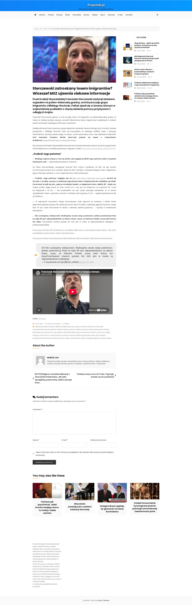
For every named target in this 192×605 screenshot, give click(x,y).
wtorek (83, 338)
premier (72, 335)
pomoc (46, 335)
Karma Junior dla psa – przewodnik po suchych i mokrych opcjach (144, 71)
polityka (35, 335)
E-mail (65, 440)
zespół (108, 338)
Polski (41, 335)
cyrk (73, 327)
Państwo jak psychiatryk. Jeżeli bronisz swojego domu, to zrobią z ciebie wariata (146, 96)
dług (77, 327)
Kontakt (129, 15)
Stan (97, 335)
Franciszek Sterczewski (41, 329)
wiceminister (75, 338)
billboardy (67, 327)
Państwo (93, 332)
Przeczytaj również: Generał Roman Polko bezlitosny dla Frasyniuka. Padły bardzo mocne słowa (72, 238)
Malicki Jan (53, 357)
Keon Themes (103, 600)
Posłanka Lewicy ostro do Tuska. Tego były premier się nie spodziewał (95, 375)
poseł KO (58, 335)
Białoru (46, 327)
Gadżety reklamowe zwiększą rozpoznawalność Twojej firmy (146, 84)
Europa (59, 15)
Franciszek (99, 327)
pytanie (78, 335)
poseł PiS (65, 335)
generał (53, 329)
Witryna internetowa (98, 440)
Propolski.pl (96, 5)
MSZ (69, 332)
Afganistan (39, 327)
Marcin (101, 329)
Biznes (86, 15)
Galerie (42, 15)
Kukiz (91, 329)
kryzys (86, 329)
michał (106, 329)
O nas (120, 15)
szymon (61, 338)
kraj (82, 329)
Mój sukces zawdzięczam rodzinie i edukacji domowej (80, 506)
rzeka (88, 335)
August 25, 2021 (86, 262)
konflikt (77, 329)
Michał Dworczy (38, 332)
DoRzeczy (91, 327)
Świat (67, 15)
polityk (107, 332)
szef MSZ (54, 338)
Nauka (95, 15)
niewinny (86, 332)
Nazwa (36, 440)
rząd (83, 335)
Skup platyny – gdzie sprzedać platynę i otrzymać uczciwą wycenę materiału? (146, 45)
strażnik (102, 335)
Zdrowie (111, 15)
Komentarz (38, 409)
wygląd (89, 338)
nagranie (78, 332)
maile (96, 329)
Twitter (67, 338)
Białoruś (52, 327)
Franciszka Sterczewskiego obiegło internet (98, 148)
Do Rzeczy (42, 318)
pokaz (102, 332)
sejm (93, 335)
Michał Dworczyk (51, 332)
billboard (59, 327)
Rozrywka (77, 15)
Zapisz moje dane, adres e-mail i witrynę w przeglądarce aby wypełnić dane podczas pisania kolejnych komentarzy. (75, 453)
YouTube (102, 338)
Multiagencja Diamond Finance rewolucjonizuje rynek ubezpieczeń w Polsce (146, 58)
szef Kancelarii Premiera (41, 338)
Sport (102, 15)
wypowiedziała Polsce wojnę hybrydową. (59, 140)
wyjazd (95, 338)
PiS (98, 332)
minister (60, 332)
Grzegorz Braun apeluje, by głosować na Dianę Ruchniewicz (112, 509)
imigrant (60, 329)
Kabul (72, 329)
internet (66, 329)
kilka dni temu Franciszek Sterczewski (89, 178)
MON (65, 332)
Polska (51, 15)
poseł (52, 335)
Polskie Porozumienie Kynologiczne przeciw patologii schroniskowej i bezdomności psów (144, 507)
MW (73, 332)
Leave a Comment (53, 324)
